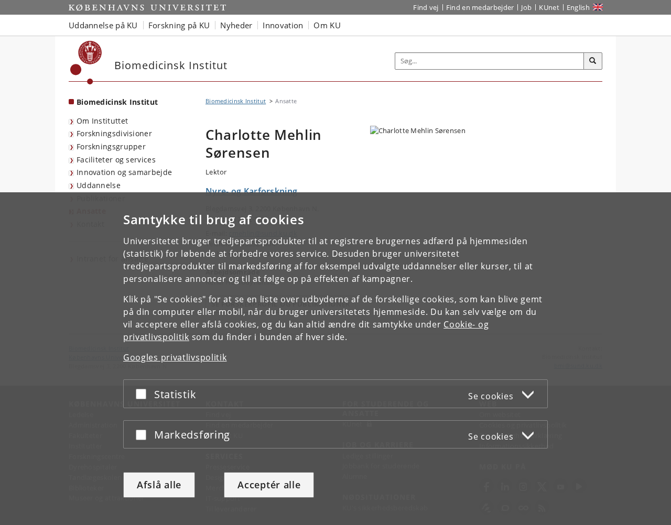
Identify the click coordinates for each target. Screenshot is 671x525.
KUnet (549, 7)
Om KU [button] (327, 25)
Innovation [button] (283, 25)
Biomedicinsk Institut (117, 102)
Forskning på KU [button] (179, 25)
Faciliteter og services (116, 160)
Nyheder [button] (236, 25)
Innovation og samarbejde (124, 172)
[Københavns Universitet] (86, 62)
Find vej (425, 7)
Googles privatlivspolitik (175, 357)
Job (526, 7)
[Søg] (592, 61)
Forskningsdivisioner (114, 133)
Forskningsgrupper (111, 146)
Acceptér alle (268, 484)
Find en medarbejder (480, 7)
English (578, 7)
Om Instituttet (102, 121)
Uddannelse (99, 185)
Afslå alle (159, 484)
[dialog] (335, 358)
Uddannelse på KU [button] (103, 25)
